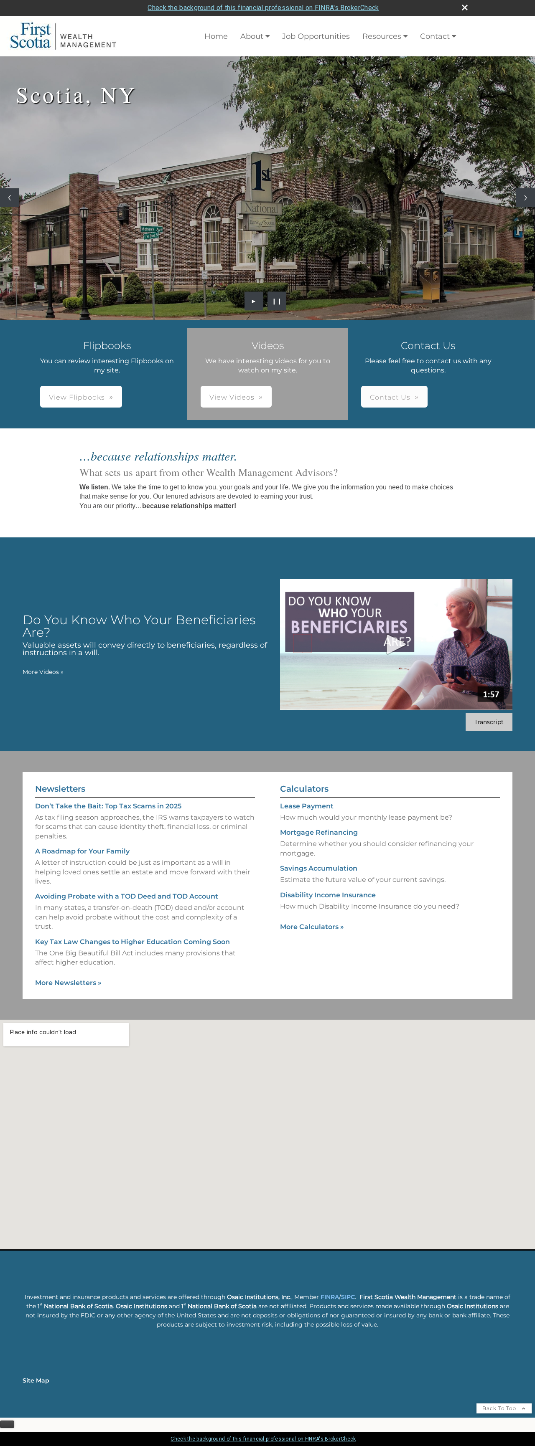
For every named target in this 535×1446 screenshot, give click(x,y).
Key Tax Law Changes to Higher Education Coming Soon (132, 941)
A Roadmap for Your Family (82, 851)
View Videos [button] (232, 397)
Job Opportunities (316, 36)
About (251, 36)
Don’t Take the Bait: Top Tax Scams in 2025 (108, 806)
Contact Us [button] (390, 397)
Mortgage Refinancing (319, 832)
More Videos (43, 672)
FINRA (330, 1297)
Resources (381, 36)
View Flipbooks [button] (77, 397)
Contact (435, 36)
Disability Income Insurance (328, 895)
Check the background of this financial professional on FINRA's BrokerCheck (263, 8)
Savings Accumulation (318, 868)
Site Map (36, 1380)
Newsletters (60, 789)
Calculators (304, 789)
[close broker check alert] (464, 7)
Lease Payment (307, 806)
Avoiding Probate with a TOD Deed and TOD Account (126, 896)
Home (216, 36)
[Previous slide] (9, 197)
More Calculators (312, 927)
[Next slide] (525, 197)
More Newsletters (68, 983)
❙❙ (277, 301)
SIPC (348, 1297)
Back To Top (500, 1408)
